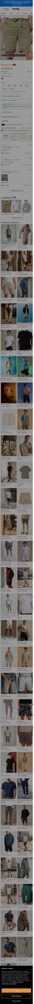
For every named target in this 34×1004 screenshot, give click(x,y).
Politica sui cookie (18, 982)
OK (16, 990)
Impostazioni (16, 996)
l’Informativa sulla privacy (9, 983)
